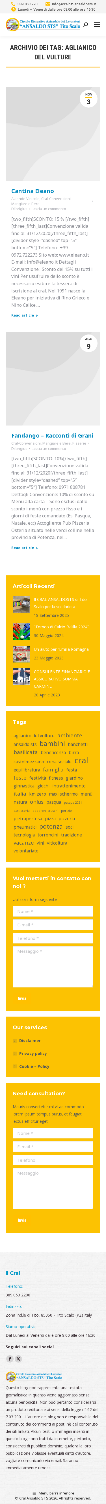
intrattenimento (69, 786)
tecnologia (24, 835)
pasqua (53, 802)
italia (20, 793)
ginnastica (24, 786)
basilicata (26, 752)
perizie (66, 811)
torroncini (48, 835)
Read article (22, 315)
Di (19, 208)
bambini (52, 743)
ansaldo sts (25, 744)
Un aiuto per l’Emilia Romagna (61, 649)
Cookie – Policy (34, 1066)
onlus (37, 801)
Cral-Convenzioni (56, 198)
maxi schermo (63, 794)
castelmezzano (29, 762)
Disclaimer (30, 1040)
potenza (51, 826)
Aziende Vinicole (25, 198)
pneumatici (25, 827)
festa (71, 770)
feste (20, 777)
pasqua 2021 (73, 803)
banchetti (78, 744)
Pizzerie (79, 443)
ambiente (69, 735)
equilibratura (27, 770)
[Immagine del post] (21, 604)
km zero (37, 794)
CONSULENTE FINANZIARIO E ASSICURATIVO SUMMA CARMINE (62, 679)
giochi (43, 786)
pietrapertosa (28, 818)
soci (69, 827)
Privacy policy (33, 1053)
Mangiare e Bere (25, 203)
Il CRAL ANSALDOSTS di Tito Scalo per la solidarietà (60, 603)
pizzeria (67, 818)
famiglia (53, 769)
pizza (50, 818)
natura (20, 802)
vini (40, 843)
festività (37, 778)
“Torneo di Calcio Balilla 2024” (61, 626)
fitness (56, 778)
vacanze (24, 842)
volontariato (26, 851)
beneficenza (53, 752)
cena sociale (59, 762)
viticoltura (57, 843)
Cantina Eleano (32, 191)
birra (74, 752)
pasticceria (22, 811)
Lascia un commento (49, 208)
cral (81, 760)
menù (86, 794)
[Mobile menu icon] (97, 24)
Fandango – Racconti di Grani (52, 435)
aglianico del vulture (34, 736)
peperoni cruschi (45, 811)
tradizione (71, 835)
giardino (74, 778)
